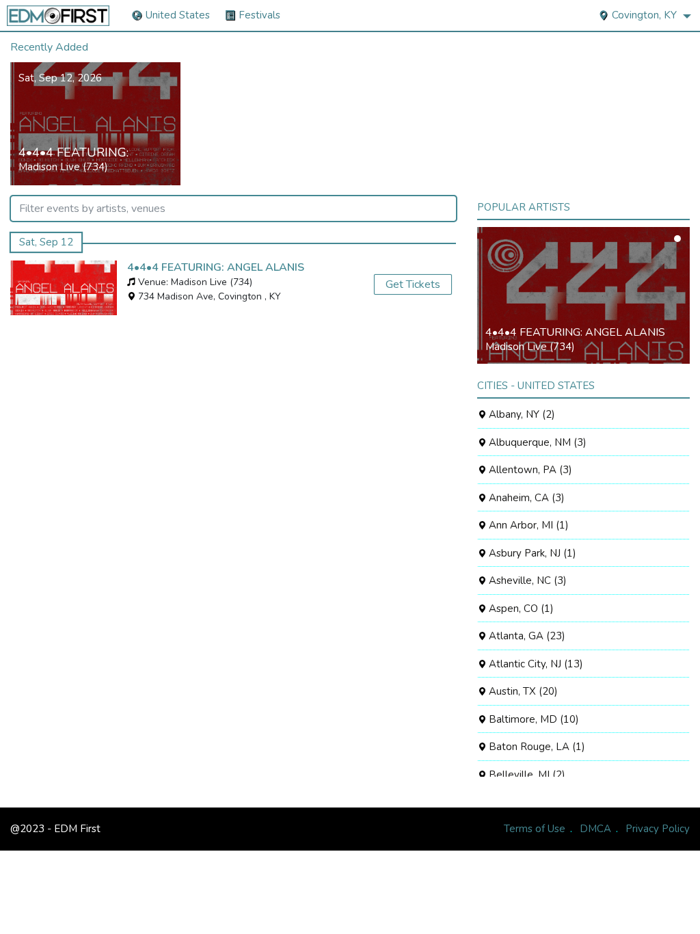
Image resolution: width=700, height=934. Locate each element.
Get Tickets (413, 284)
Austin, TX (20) (522, 691)
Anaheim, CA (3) (525, 498)
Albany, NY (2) (520, 414)
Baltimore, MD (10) (532, 719)
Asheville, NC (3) (526, 580)
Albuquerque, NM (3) (536, 442)
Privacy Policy (657, 829)
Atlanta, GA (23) (525, 636)
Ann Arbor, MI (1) (527, 525)
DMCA (595, 829)
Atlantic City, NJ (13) (534, 664)
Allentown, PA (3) (529, 470)
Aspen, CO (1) (520, 608)
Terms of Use (534, 829)
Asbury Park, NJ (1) (531, 553)
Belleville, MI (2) (525, 775)
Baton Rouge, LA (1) (535, 746)
